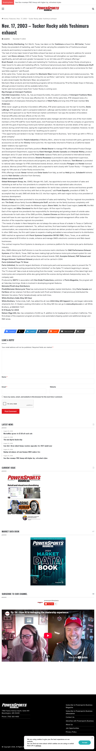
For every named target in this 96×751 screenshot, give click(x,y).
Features (12, 19)
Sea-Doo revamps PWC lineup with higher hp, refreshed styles (38, 2)
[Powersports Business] (48, 8)
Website (53, 387)
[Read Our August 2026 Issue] (24, 498)
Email (4, 387)
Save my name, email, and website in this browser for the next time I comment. (33, 397)
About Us (69, 724)
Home (5, 19)
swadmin (7, 39)
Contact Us (70, 717)
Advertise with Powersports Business (80, 721)
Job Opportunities (72, 728)
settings (38, 746)
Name (4, 377)
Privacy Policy (71, 732)
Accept (84, 742)
